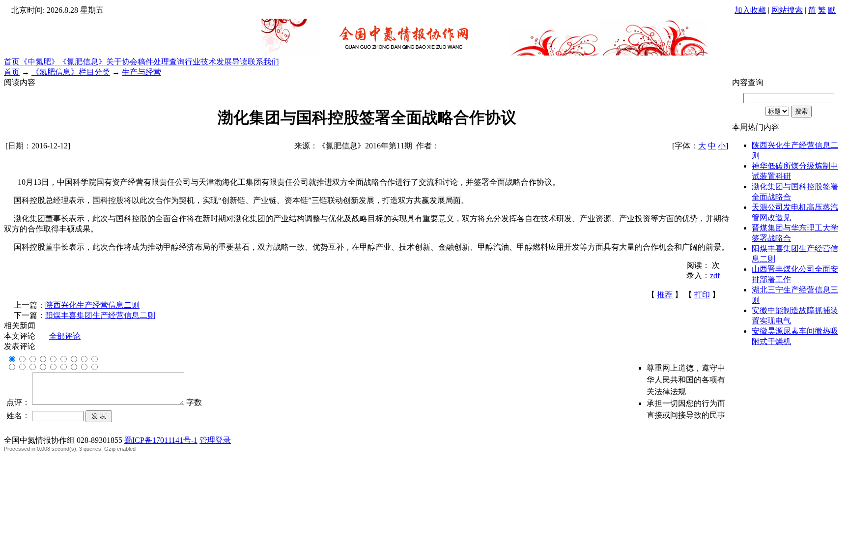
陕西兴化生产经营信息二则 (92, 305)
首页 (12, 62)
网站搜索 (787, 10)
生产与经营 (141, 72)
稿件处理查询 (161, 62)
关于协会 (122, 62)
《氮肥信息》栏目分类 (70, 72)
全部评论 (65, 336)
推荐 (665, 294)
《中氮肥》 (39, 62)
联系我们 (263, 62)
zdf (715, 275)
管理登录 (215, 440)
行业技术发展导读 (216, 62)
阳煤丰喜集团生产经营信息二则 (100, 315)
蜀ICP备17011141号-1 (161, 440)
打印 (702, 294)
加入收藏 (750, 10)
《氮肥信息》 (82, 62)
